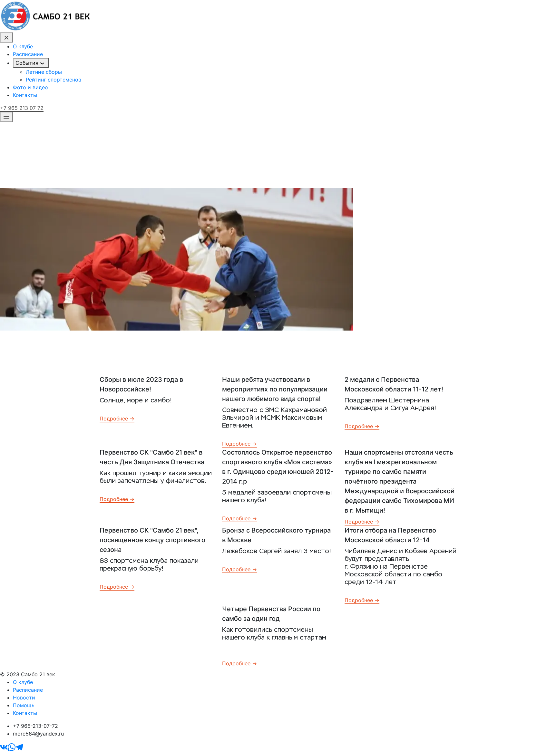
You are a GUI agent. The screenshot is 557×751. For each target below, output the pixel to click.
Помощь (23, 705)
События (26, 63)
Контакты (25, 95)
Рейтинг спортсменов (53, 79)
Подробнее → (117, 418)
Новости (24, 697)
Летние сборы (44, 72)
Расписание (28, 54)
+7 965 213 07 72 (22, 108)
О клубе (23, 46)
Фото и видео (30, 87)
